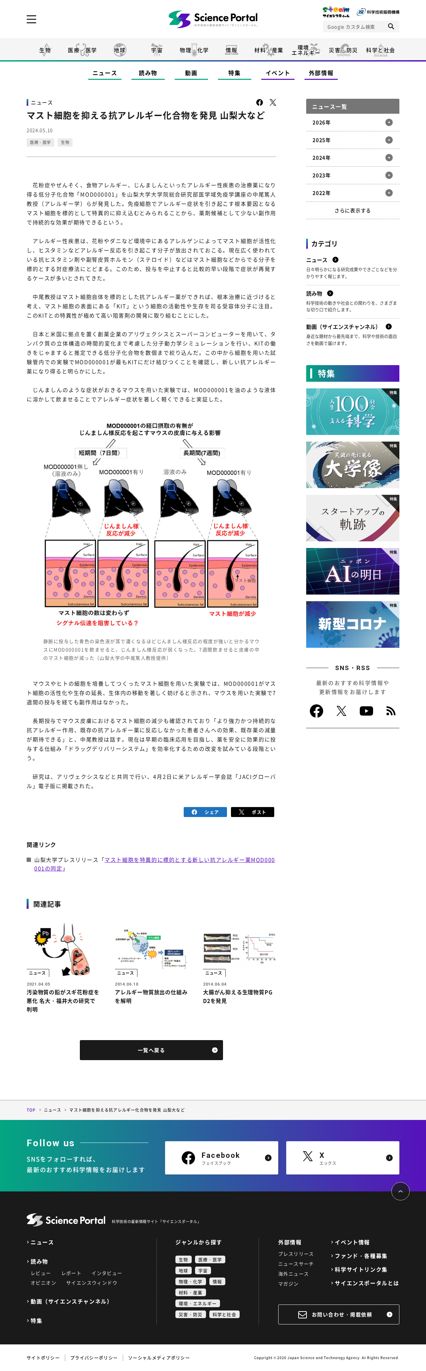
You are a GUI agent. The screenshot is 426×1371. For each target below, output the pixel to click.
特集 (234, 73)
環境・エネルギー (198, 1303)
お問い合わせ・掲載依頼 (342, 1314)
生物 (45, 50)
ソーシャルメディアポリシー (159, 1357)
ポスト (259, 812)
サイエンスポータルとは (367, 1283)
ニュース (105, 73)
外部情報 (321, 73)
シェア (212, 812)
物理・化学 (194, 50)
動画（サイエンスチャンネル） (71, 1301)
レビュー (41, 1273)
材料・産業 (269, 50)
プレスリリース (296, 1253)
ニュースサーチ (296, 1263)
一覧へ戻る (151, 1050)
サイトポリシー (43, 1357)
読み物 (148, 73)
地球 (119, 50)
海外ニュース (293, 1273)
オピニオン (43, 1282)
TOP (31, 1110)
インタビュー (107, 1273)
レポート (71, 1273)
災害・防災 (343, 50)
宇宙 (157, 50)
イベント (278, 73)
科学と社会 (380, 50)
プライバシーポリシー (94, 1357)
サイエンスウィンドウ (91, 1282)
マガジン (288, 1283)
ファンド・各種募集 (361, 1256)
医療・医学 (82, 50)
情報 (231, 50)
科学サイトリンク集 (361, 1269)
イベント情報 (352, 1242)
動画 (191, 73)
